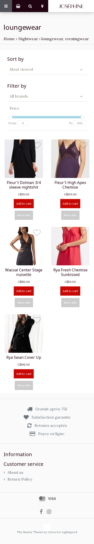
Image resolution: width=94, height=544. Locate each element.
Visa (51, 498)
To (71, 123)
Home (9, 38)
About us (15, 472)
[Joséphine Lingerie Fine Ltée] (71, 6)
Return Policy (19, 479)
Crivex (52, 532)
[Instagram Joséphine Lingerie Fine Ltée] (50, 511)
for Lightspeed (67, 532)
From (12, 123)
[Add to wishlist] (37, 146)
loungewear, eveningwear (65, 38)
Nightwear (28, 38)
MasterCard (42, 498)
